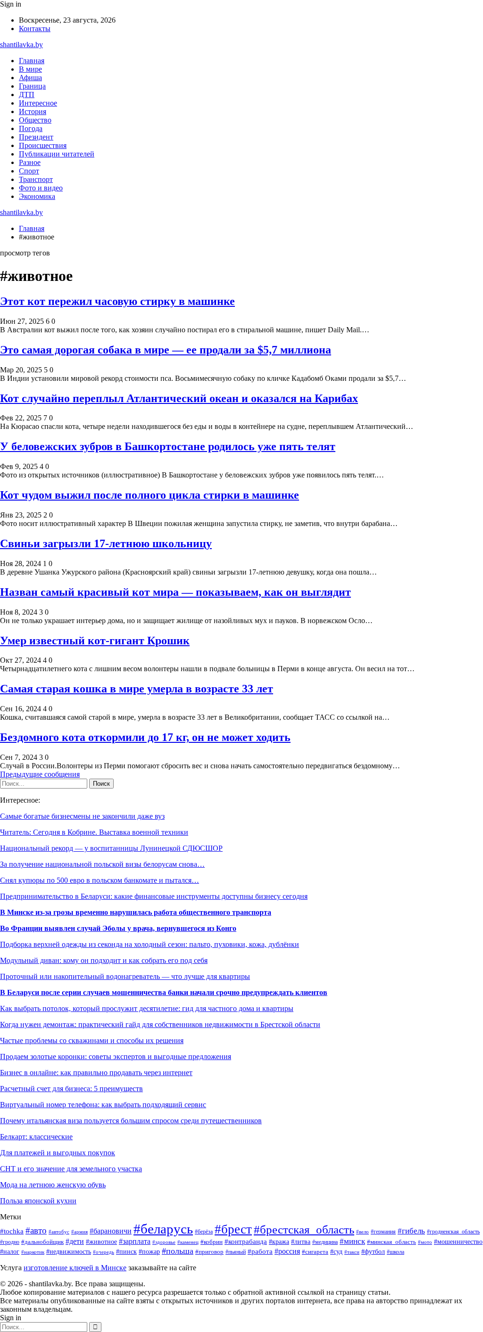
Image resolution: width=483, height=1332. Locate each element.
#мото (425, 1242)
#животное (101, 1241)
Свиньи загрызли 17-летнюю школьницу (106, 543)
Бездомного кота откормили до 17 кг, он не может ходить (145, 737)
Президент (36, 137)
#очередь (103, 1252)
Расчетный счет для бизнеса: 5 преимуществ (71, 1089)
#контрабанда (246, 1241)
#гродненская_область (453, 1232)
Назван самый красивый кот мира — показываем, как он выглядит (175, 592)
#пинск (126, 1251)
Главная (31, 61)
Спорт (29, 171)
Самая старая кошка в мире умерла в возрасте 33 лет (136, 688)
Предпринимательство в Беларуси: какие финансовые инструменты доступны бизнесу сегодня (154, 896)
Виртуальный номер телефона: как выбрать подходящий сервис (103, 1105)
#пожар (149, 1251)
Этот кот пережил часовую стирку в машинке (117, 301)
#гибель (411, 1230)
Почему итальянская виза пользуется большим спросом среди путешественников (131, 1121)
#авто (36, 1230)
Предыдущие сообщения (40, 774)
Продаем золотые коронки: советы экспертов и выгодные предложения (115, 1056)
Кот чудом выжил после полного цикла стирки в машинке (149, 495)
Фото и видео (41, 188)
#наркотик (32, 1252)
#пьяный (235, 1252)
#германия (383, 1231)
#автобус (59, 1231)
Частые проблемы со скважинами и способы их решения (91, 1040)
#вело (362, 1231)
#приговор (209, 1252)
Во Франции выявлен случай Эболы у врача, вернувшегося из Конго (118, 928)
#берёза (204, 1231)
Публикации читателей (56, 154)
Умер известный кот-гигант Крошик (95, 640)
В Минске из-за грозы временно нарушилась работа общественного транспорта (135, 912)
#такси (351, 1252)
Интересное (38, 103)
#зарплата (134, 1241)
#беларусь (163, 1228)
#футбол (373, 1251)
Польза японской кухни (38, 1201)
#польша (177, 1251)
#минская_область (391, 1241)
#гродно (9, 1242)
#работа (260, 1251)
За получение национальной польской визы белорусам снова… (102, 864)
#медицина (325, 1242)
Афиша (30, 78)
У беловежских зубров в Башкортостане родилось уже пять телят (167, 446)
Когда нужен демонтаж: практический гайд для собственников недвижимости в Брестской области (160, 1024)
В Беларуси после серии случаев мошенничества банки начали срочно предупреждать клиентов (163, 992)
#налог (9, 1251)
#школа (395, 1252)
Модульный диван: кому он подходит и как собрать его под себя (104, 960)
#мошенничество (458, 1241)
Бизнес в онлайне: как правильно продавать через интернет (96, 1073)
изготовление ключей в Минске (75, 1268)
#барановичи (111, 1230)
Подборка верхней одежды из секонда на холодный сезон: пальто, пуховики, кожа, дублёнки (149, 944)
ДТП (26, 94)
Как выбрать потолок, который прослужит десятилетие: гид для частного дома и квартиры (146, 1008)
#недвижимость (68, 1251)
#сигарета (315, 1252)
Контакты (34, 29)
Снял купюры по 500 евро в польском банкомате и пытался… (99, 880)
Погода (30, 128)
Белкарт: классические (36, 1137)
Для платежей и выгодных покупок (57, 1153)
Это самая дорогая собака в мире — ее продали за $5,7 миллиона (165, 350)
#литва (300, 1241)
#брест (233, 1229)
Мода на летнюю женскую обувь (53, 1185)
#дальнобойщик (42, 1242)
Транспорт (36, 179)
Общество (35, 120)
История (32, 111)
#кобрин (211, 1242)
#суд (336, 1251)
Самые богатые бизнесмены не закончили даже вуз (82, 816)
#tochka (12, 1231)
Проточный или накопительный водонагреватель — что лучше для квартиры (125, 976)
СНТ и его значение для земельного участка (71, 1169)
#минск (352, 1241)
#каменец (188, 1242)
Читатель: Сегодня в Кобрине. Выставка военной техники (94, 832)
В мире (30, 69)
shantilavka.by (21, 45)
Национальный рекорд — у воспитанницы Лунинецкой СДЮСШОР (111, 848)
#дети (75, 1241)
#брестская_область (304, 1229)
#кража (279, 1241)
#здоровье (163, 1242)
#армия (79, 1231)
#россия (287, 1251)
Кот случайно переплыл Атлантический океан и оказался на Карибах (179, 398)
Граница (32, 86)
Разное (30, 162)
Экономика (37, 196)
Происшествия (43, 145)
